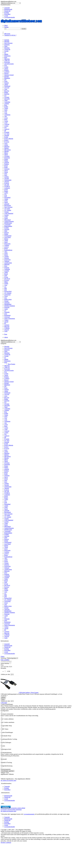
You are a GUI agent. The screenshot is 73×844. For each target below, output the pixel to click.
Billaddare (7, 385)
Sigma (6, 478)
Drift (5, 502)
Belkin (6, 399)
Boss (5, 412)
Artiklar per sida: (5, 674)
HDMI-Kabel (8, 529)
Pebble (6, 541)
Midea (6, 588)
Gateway (6, 435)
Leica (5, 450)
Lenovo (6, 553)
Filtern (2, 656)
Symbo (6, 373)
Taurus (6, 375)
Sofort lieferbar (5, 663)
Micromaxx (7, 456)
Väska (6, 523)
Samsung (6, 475)
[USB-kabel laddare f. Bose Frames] (10, 692)
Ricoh (6, 472)
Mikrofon (7, 365)
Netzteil (6, 389)
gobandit (6, 510)
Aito (5, 423)
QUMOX (7, 493)
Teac (5, 604)
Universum (7, 601)
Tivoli (6, 603)
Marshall (6, 346)
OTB (8, 671)
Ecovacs (6, 587)
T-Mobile (7, 634)
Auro (5, 396)
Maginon (6, 453)
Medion (6, 455)
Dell (5, 596)
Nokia (6, 525)
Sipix (5, 480)
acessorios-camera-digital (18, 808)
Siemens (6, 564)
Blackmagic (7, 512)
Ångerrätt (7, 7)
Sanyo (6, 477)
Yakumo (6, 488)
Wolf (5, 582)
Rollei (6, 474)
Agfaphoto (7, 421)
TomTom (6, 609)
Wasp (5, 351)
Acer (5, 418)
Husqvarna (7, 550)
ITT (5, 402)
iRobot (6, 545)
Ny (5, 357)
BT (5, 630)
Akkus (6, 391)
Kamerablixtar (8, 556)
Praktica (6, 470)
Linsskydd (7, 354)
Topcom (6, 636)
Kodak (6, 443)
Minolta (6, 458)
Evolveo (6, 490)
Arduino (6, 410)
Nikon (6, 461)
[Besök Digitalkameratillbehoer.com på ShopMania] (6, 808)
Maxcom (6, 633)
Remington (7, 622)
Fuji (5, 434)
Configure (8, 842)
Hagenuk (6, 614)
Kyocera (6, 448)
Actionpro (7, 494)
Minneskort (7, 526)
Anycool (6, 394)
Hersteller (3, 668)
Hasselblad (7, 504)
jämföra (3, 697)
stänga (6, 337)
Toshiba (6, 483)
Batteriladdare (8, 533)
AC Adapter (7, 517)
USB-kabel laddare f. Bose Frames (28, 692)
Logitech (6, 378)
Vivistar (6, 518)
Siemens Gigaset (9, 381)
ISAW (6, 496)
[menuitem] (38, 8)
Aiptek (6, 506)
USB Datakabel (8, 520)
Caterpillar (7, 408)
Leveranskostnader (9, 17)
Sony (5, 482)
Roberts (6, 377)
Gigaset (6, 563)
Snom (6, 549)
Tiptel (5, 407)
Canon (6, 428)
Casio (5, 429)
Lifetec (6, 451)
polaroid (6, 469)
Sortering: (3, 658)
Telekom (6, 568)
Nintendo (7, 619)
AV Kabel (7, 515)
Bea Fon (6, 397)
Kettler (6, 413)
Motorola (6, 571)
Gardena (6, 552)
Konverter (7, 369)
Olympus (6, 463)
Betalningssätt (8, 9)
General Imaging (9, 528)
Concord (6, 431)
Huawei (6, 539)
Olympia (6, 404)
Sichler (6, 590)
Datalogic (7, 349)
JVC (5, 501)
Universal (7, 623)
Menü (6, 25)
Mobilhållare (7, 611)
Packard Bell (7, 598)
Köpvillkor (7, 14)
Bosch (6, 580)
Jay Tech (6, 440)
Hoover (6, 380)
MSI (5, 595)
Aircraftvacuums (9, 370)
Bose (5, 362)
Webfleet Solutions (9, 612)
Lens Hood (7, 544)
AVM (5, 560)
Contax (6, 432)
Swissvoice (7, 566)
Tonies (6, 415)
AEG (5, 558)
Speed (6, 509)
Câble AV (7, 367)
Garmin (6, 521)
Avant (6, 424)
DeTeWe (6, 400)
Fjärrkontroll (7, 542)
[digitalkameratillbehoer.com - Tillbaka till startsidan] (21, 22)
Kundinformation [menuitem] (8, 11)
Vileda (6, 547)
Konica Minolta (8, 445)
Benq (5, 426)
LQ (5, 617)
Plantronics (7, 361)
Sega (5, 620)
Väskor (6, 627)
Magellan (7, 353)
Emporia (6, 574)
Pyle (5, 372)
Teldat (6, 579)
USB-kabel (4, 702)
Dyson (6, 584)
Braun (6, 555)
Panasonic (7, 464)
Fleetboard (7, 392)
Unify (6, 638)
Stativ (5, 416)
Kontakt (6, 12)
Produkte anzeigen (6, 661)
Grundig (6, 577)
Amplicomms (8, 569)
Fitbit (5, 537)
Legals (6, 15)
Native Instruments (9, 625)
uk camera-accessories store (8, 780)
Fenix (5, 388)
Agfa (5, 420)
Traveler (6, 485)
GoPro (6, 499)
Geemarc (6, 631)
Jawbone (6, 536)
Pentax (6, 466)
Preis (2, 665)
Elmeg (6, 561)
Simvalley (7, 405)
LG (5, 593)
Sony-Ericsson (8, 348)
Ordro (6, 507)
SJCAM (6, 491)
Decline (3, 842)
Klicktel (6, 383)
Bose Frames (11, 364)
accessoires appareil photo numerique (11, 809)
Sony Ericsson (8, 513)
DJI (5, 386)
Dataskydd (7, 11)
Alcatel (6, 628)
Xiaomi (6, 607)
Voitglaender (7, 486)
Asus (5, 592)
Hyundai (6, 439)
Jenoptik (6, 442)
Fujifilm (6, 534)
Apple (6, 615)
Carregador (7, 531)
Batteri (6, 498)
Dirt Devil (7, 585)
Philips (6, 467)
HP (5, 437)
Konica (6, 447)
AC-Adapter (7, 599)
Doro (5, 572)
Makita (6, 359)
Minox (6, 459)
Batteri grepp (8, 606)
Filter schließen (5, 660)
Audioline (7, 576)
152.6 (5, 666)
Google (6, 356)
